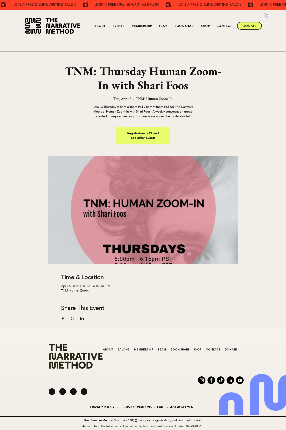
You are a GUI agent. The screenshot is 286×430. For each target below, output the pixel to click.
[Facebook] (211, 380)
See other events (143, 138)
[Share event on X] (72, 318)
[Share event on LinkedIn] (82, 318)
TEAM (162, 349)
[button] (118, 26)
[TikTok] (221, 380)
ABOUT (108, 349)
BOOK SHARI (180, 349)
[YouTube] (240, 380)
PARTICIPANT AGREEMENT (176, 407)
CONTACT (213, 349)
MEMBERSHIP (143, 349)
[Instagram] (201, 380)
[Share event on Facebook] (63, 318)
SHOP (198, 349)
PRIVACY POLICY (102, 407)
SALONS (123, 349)
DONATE (231, 349)
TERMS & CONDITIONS (136, 407)
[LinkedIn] (230, 380)
